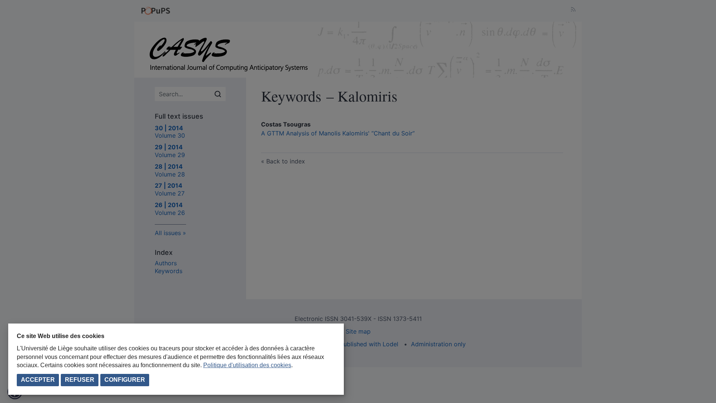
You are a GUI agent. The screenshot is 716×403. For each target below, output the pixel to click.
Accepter (38, 380)
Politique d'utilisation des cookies (247, 365)
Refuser (79, 380)
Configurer (124, 380)
